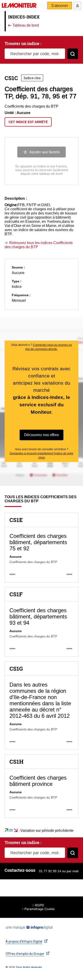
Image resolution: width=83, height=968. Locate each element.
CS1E (16, 520)
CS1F (16, 594)
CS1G (16, 668)
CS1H (16, 761)
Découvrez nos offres (41, 434)
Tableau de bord (25, 25)
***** (12, 575)
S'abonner (59, 5)
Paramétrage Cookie (39, 909)
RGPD (39, 905)
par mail (72, 871)
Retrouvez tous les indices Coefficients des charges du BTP (39, 244)
